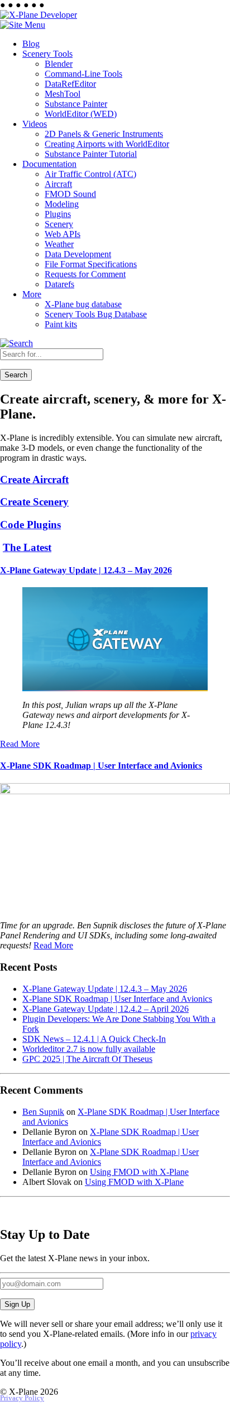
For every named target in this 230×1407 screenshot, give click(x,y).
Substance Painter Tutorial (91, 154)
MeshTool (62, 94)
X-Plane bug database (83, 304)
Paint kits (61, 324)
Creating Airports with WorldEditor (107, 144)
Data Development (78, 254)
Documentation (49, 164)
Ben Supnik (43, 1111)
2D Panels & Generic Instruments (104, 134)
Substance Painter (76, 104)
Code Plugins (30, 524)
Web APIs (62, 234)
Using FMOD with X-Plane (139, 1172)
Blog (31, 43)
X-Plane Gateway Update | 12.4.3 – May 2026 (86, 570)
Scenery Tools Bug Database (96, 314)
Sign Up (17, 1304)
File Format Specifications (91, 264)
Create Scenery (34, 502)
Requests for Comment (85, 274)
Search (15, 375)
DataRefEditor (70, 83)
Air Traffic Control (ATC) (90, 174)
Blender (59, 63)
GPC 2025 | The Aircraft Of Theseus (87, 1059)
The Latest (27, 547)
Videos (34, 124)
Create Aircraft (34, 479)
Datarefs (59, 284)
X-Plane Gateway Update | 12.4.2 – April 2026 (105, 1009)
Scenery (59, 224)
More (31, 294)
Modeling (62, 204)
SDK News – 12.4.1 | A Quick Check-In (94, 1039)
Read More (20, 744)
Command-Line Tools (83, 73)
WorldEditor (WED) (81, 114)
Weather (59, 244)
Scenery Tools (47, 53)
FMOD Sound (70, 194)
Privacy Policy (22, 1398)
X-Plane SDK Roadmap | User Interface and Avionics (101, 765)
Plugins (58, 214)
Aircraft (58, 184)
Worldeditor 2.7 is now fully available (88, 1049)
